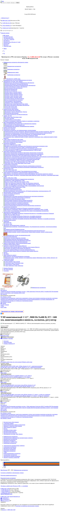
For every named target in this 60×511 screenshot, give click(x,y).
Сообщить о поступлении (7, 337)
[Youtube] (4, 465)
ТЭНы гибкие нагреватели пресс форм (13, 139)
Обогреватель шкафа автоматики (12, 212)
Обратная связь (7, 46)
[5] (6, 327)
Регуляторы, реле (8, 224)
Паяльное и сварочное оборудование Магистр (15, 245)
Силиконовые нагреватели (10, 206)
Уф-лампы (6, 253)
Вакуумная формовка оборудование (12, 122)
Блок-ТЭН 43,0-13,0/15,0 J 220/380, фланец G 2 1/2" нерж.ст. (16, 377)
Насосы (5, 252)
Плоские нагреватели (9, 195)
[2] (2, 327)
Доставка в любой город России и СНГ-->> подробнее (14, 486)
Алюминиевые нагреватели (10, 164)
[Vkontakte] (4, 462)
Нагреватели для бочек (9, 129)
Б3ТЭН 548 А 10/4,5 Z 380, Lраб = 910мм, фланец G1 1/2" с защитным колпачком (21, 367)
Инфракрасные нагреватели (21, 470)
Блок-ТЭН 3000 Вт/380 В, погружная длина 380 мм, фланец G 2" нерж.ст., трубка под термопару (25, 395)
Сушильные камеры (9, 260)
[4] (5, 327)
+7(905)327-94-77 (5, 18)
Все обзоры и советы (6, 296)
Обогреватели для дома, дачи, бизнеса (13, 81)
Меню (5, 48)
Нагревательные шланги (10, 220)
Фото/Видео (7, 40)
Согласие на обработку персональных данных (12, 472)
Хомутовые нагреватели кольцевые (12, 151)
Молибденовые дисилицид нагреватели (13, 192)
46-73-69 (6, 28)
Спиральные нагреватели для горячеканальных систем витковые (20, 130)
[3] (4, 327)
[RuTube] (5, 467)
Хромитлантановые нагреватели (12, 193)
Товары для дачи (8, 115)
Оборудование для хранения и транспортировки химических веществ (21, 172)
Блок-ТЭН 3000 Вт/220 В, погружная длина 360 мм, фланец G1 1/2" (18, 386)
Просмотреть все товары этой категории (12, 311)
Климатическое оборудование (11, 109)
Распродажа (6, 43)
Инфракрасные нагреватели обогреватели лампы (16, 62)
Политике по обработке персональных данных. (27, 506)
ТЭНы (5, 176)
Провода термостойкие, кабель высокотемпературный (17, 243)
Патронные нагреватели (10, 143)
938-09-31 (6, 25)
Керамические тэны (8, 168)
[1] (1, 327)
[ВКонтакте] (1, 313)
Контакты (6, 44)
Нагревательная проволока (10, 236)
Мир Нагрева (4, 470)
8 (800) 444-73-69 (35, 57)
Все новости (4, 290)
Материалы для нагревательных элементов (14, 225)
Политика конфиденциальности (9, 475)
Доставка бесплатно (9, 38)
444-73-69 (6, 20)
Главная (7, 35)
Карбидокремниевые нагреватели (12, 188)
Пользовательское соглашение (8, 478)
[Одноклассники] (3, 313)
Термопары (6, 221)
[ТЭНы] (2, 1)
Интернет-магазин (8, 36)
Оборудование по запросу (10, 255)
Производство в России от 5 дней (12, 42)
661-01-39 (6, 23)
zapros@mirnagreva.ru (7, 30)
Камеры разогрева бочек (10, 127)
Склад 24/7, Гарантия (9, 39)
